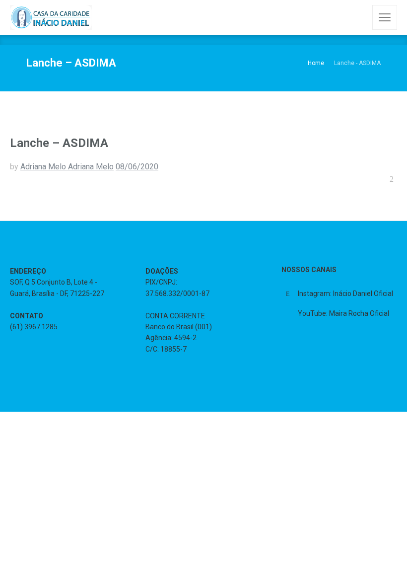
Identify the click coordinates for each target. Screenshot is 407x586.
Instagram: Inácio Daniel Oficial (345, 293)
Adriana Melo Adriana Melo (67, 166)
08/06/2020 (137, 166)
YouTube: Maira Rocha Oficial (343, 313)
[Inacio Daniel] (51, 17)
